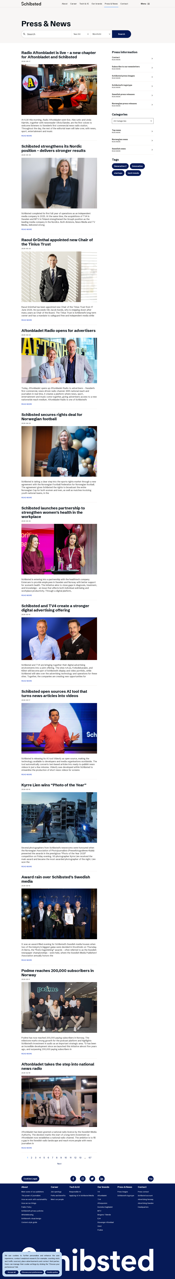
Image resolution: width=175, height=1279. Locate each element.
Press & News (111, 4)
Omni (100, 1226)
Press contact (143, 1192)
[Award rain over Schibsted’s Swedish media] (59, 913)
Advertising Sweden (146, 1203)
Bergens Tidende (104, 1215)
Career (73, 4)
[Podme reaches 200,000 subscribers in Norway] (59, 1007)
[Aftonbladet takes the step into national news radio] (59, 1101)
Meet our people (57, 1199)
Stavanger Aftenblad (106, 1222)
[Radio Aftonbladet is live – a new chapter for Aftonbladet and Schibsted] (59, 89)
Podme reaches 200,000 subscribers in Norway (57, 972)
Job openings (56, 1192)
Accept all (12, 1272)
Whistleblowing (27, 1215)
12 (75, 1157)
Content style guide (29, 1222)
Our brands (97, 4)
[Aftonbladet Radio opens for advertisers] (59, 360)
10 (66, 1157)
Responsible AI (75, 1192)
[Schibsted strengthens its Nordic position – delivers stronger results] (59, 183)
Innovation (137, 166)
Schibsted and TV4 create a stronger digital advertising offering (55, 607)
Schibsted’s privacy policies (32, 1211)
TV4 (99, 1199)
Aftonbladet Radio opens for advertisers (58, 330)
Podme (100, 1230)
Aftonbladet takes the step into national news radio (57, 1066)
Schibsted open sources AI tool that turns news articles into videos (54, 693)
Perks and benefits (58, 1195)
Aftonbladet (102, 1195)
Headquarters (143, 1207)
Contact (124, 4)
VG (99, 1192)
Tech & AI (84, 4)
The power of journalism (30, 1195)
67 (90, 1157)
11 (70, 1157)
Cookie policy (52, 1272)
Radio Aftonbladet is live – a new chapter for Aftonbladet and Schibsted (58, 54)
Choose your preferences (32, 1272)
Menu (145, 3)
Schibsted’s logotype (126, 1195)
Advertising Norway (145, 1199)
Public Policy (26, 1207)
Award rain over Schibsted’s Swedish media (55, 879)
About (65, 4)
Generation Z (120, 166)
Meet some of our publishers (32, 1192)
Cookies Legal (30, 1179)
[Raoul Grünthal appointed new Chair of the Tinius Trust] (59, 276)
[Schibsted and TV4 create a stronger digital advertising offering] (59, 638)
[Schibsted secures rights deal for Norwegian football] (59, 451)
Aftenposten (102, 1203)
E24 (89, 43)
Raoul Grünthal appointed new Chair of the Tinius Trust (57, 241)
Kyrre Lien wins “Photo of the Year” (53, 785)
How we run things (28, 1203)
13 (80, 1157)
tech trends (133, 173)
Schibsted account (145, 1195)
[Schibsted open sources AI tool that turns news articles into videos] (59, 728)
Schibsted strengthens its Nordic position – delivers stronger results (53, 148)
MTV (99, 1211)
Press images (123, 1192)
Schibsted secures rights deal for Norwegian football (51, 416)
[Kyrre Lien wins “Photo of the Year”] (59, 817)
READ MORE (26, 136)
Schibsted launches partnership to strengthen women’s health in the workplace (53, 512)
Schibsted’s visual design (31, 1218)
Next (59, 1163)
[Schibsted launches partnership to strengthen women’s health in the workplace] (59, 549)
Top (150, 1179)
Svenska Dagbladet (105, 1207)
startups (118, 173)
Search (121, 34)
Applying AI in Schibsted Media (81, 1195)
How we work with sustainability (34, 1199)
